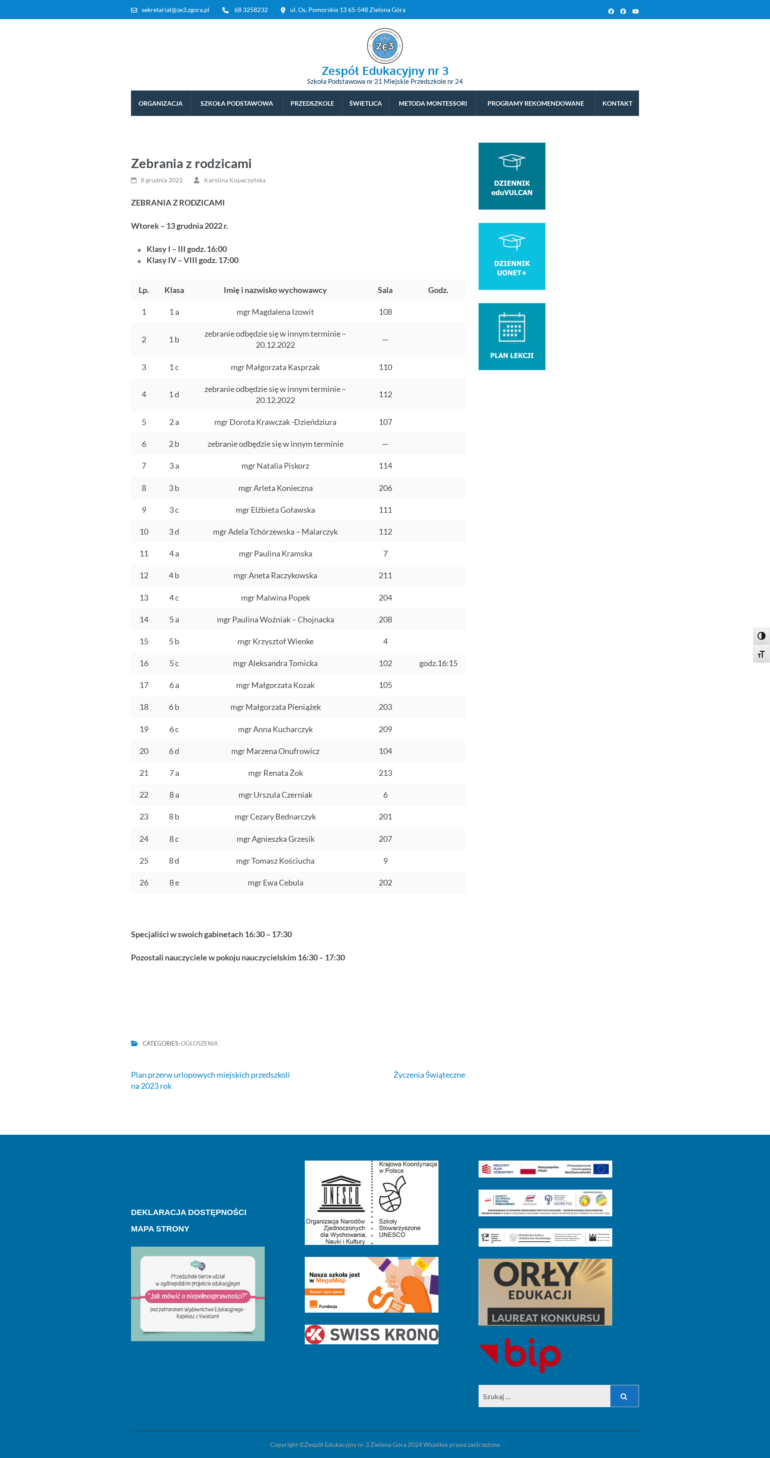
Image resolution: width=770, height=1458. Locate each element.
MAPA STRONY (160, 1228)
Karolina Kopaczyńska (235, 180)
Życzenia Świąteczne (429, 1074)
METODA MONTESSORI (433, 103)
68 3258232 (251, 9)
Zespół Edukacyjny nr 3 (385, 70)
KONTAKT (617, 103)
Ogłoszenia (199, 1043)
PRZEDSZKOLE (312, 103)
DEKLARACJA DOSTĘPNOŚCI (188, 1212)
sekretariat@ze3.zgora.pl (175, 9)
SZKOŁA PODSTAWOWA (237, 103)
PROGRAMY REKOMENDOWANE (535, 103)
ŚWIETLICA (365, 103)
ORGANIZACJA (161, 103)
